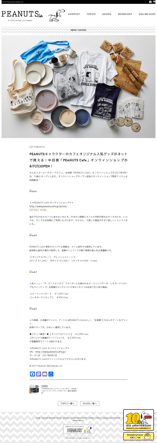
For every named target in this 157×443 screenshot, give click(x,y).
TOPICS (91, 14)
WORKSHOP (125, 14)
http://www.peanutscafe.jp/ (51, 351)
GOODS (106, 14)
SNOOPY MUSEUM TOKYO (51, 418)
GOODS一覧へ (90, 403)
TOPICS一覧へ (67, 403)
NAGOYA (66, 418)
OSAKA (91, 418)
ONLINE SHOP (147, 14)
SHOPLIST (74, 14)
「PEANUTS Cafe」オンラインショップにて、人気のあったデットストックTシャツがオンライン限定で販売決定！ (59, 391)
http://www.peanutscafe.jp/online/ (48, 206)
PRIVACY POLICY (78, 421)
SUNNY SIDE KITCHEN (79, 418)
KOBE (38, 418)
